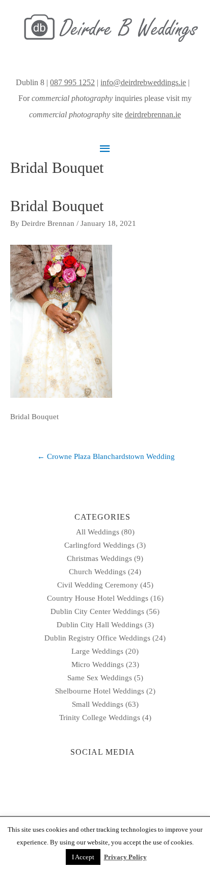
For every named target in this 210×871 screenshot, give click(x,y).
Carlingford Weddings (99, 545)
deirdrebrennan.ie (153, 114)
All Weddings (97, 532)
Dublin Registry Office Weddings (97, 638)
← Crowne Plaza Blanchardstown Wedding (106, 456)
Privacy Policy (125, 857)
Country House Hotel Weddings (97, 598)
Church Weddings (97, 572)
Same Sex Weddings (99, 678)
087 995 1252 (72, 82)
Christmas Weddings (99, 558)
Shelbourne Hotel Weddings (99, 691)
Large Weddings (97, 651)
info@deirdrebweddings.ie (143, 82)
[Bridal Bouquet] (61, 320)
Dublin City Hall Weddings (100, 625)
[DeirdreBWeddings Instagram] (193, 82)
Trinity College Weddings (99, 717)
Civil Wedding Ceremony (97, 585)
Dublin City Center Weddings (97, 611)
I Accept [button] (83, 857)
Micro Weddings (97, 664)
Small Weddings (97, 704)
